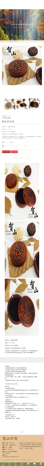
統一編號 (6, 443)
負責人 (5, 447)
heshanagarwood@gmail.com (11, 456)
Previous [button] (2, 105)
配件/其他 (16, 41)
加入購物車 (7, 152)
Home (2, 41)
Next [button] (41, 105)
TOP (42, 460)
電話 (5, 449)
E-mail (6, 455)
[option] (22, 24)
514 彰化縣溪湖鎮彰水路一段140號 (10, 452)
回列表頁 (22, 432)
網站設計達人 (30, 459)
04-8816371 (10, 449)
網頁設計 (25, 459)
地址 (5, 451)
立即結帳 (15, 152)
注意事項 (29, 158)
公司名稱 (6, 445)
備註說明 (22, 158)
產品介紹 (15, 158)
